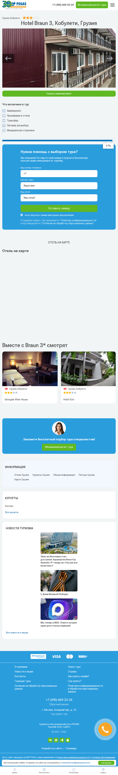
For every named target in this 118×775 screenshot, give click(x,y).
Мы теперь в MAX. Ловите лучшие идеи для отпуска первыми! (59, 624)
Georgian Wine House (16, 399)
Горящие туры (23, 681)
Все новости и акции (17, 632)
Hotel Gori (68, 399)
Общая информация (64, 475)
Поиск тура (74, 666)
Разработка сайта (51, 748)
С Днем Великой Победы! (54, 594)
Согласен (106, 763)
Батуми (9, 506)
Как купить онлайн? (78, 676)
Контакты (20, 676)
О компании (21, 666)
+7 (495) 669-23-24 (63, 4)
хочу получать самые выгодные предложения (49, 215)
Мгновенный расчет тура (59, 447)
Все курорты (11, 512)
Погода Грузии (87, 475)
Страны (72, 671)
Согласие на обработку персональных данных (67, 223)
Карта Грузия (21, 479)
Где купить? (74, 681)
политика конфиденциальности (74, 757)
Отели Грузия (21, 475)
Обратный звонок (59, 704)
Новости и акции (24, 671)
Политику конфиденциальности (78, 220)
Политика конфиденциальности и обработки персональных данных (85, 688)
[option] (30, 369)
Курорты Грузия (41, 475)
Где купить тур (59, 714)
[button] (8, 58)
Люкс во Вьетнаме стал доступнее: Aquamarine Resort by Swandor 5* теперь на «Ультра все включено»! (59, 561)
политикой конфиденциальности (75, 763)
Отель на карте (59, 242)
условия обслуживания (103, 757)
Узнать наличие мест (59, 93)
